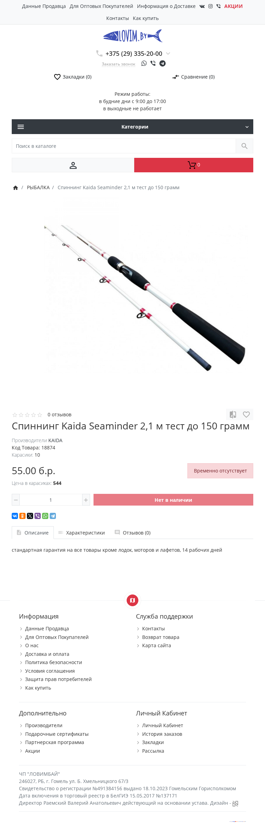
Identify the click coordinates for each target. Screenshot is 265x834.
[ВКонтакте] (15, 516)
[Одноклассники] (22, 516)
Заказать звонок (118, 64)
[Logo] (132, 35)
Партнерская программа (54, 742)
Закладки (153, 742)
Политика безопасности (53, 662)
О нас (32, 645)
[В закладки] (246, 414)
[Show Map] (132, 600)
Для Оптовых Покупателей (101, 6)
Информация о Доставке (166, 6)
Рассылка (153, 750)
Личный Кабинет (162, 725)
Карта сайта (156, 645)
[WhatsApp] (45, 516)
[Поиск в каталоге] (244, 146)
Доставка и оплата (47, 654)
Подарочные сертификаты (57, 734)
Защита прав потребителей (58, 679)
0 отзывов (59, 414)
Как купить (146, 18)
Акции (32, 750)
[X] (30, 516)
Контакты (117, 18)
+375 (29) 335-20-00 (134, 53)
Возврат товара (160, 637)
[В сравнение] (233, 414)
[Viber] (38, 516)
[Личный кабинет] (73, 165)
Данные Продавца (44, 6)
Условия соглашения (50, 671)
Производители (43, 725)
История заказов (162, 734)
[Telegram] (53, 516)
